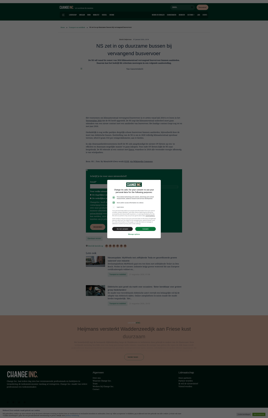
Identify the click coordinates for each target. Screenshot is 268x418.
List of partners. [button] (150, 216)
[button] (134, 207)
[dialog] (134, 209)
